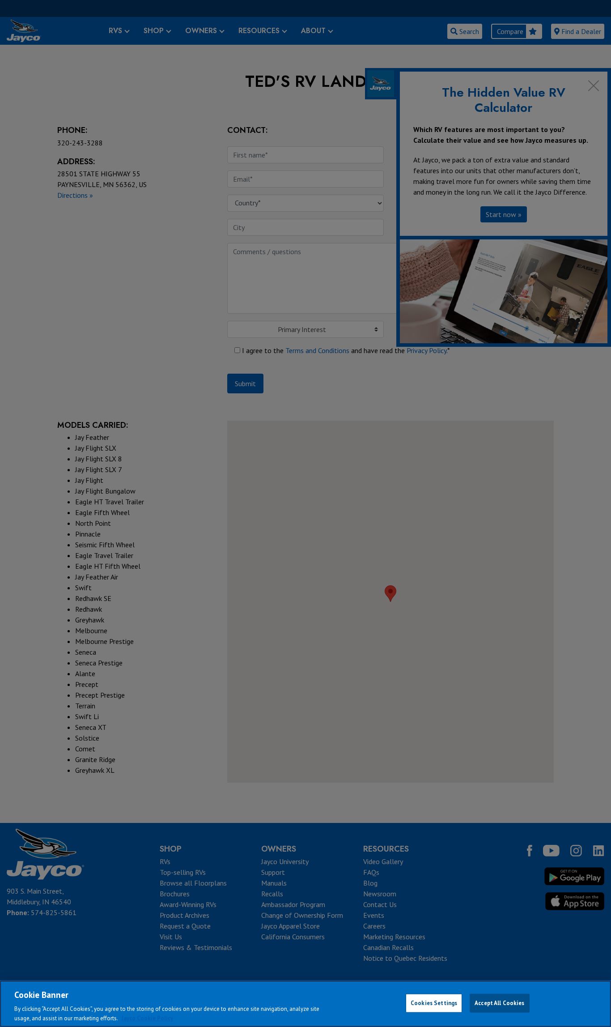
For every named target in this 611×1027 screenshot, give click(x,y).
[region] (305, 1003)
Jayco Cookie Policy (147, 1018)
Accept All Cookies (499, 1003)
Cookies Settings (434, 1003)
